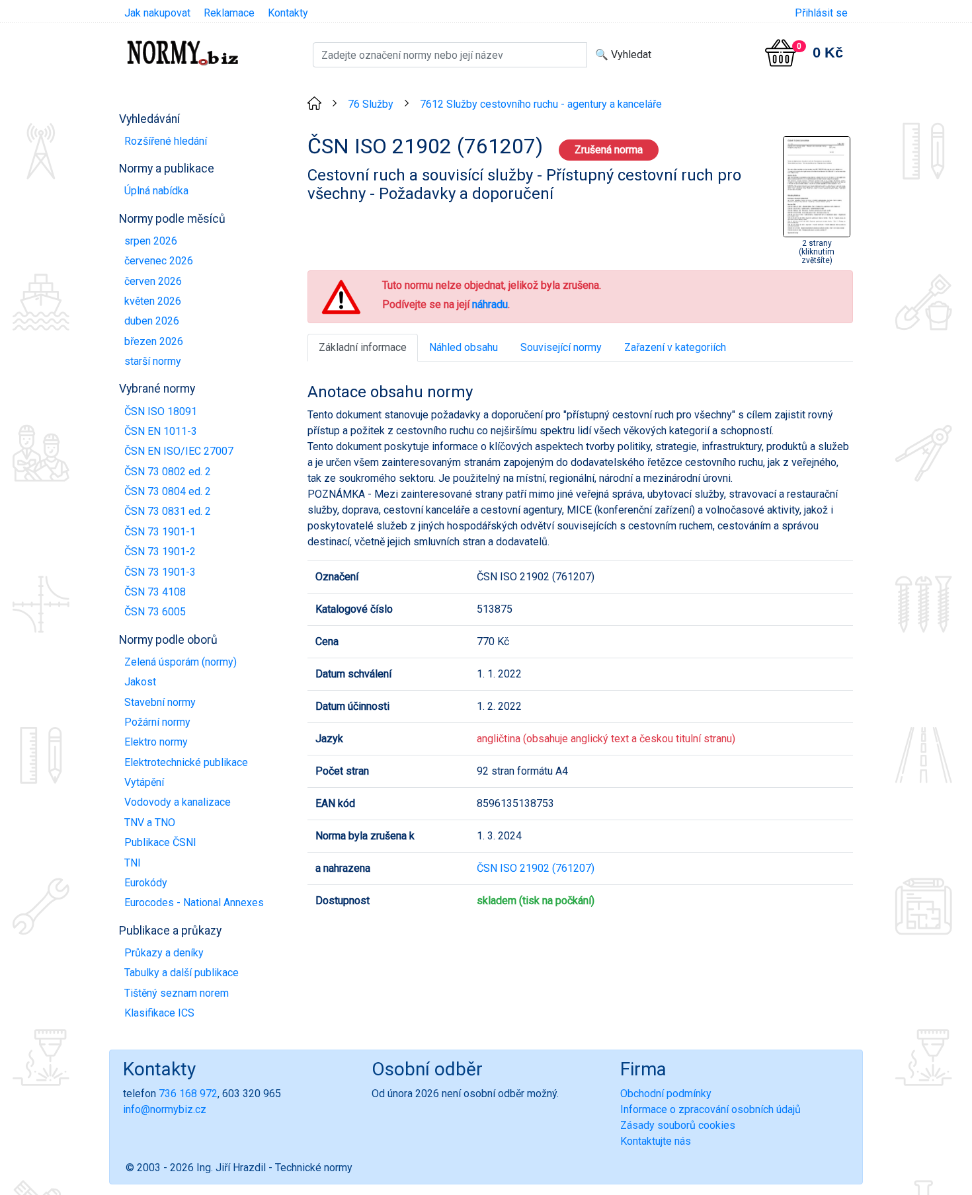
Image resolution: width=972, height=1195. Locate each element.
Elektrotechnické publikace (186, 762)
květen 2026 (152, 301)
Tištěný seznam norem (176, 993)
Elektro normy (156, 742)
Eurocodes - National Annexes (194, 902)
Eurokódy (145, 882)
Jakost (140, 681)
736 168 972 (188, 1093)
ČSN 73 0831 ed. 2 (167, 511)
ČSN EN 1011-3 (160, 431)
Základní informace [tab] (363, 347)
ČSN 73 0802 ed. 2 (167, 471)
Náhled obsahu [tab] (463, 347)
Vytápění (144, 782)
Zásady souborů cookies (677, 1125)
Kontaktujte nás (655, 1141)
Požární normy (157, 722)
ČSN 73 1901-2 (160, 551)
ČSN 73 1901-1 (160, 531)
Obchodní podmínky (665, 1093)
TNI (132, 863)
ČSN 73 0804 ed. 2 (167, 491)
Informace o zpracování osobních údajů (710, 1109)
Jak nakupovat (157, 13)
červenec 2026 (158, 260)
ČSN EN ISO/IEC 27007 (178, 451)
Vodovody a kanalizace (177, 802)
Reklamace (229, 13)
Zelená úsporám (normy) (180, 662)
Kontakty (288, 13)
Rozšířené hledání (165, 141)
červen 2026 (153, 281)
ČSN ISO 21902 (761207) (535, 868)
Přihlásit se (821, 13)
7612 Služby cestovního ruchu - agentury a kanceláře (541, 104)
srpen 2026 (150, 241)
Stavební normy (160, 702)
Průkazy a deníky (164, 952)
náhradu (490, 304)
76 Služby (370, 104)
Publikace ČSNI (160, 842)
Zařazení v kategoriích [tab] (675, 347)
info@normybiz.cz (164, 1109)
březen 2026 (153, 341)
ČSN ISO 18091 (160, 411)
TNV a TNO (149, 822)
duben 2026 (151, 321)
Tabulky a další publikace (181, 972)
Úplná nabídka (156, 190)
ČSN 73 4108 (155, 592)
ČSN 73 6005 (155, 611)
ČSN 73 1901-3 (160, 572)
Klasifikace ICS (159, 1013)
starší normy (152, 361)
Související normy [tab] (561, 347)
